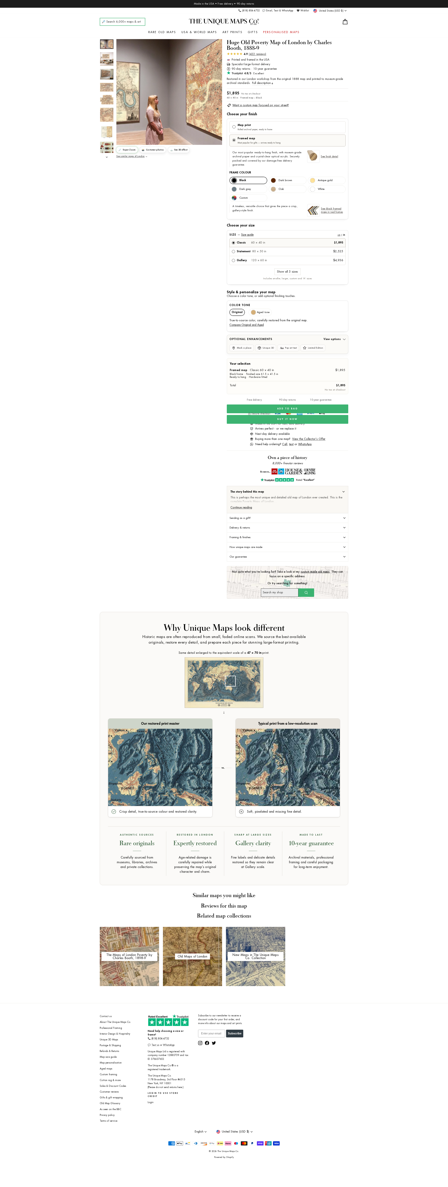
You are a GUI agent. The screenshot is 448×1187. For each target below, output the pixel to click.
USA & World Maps (199, 32)
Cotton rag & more (110, 1080)
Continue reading (241, 507)
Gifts (253, 32)
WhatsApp (305, 444)
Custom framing (108, 1074)
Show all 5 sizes (287, 271)
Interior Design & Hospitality (115, 1034)
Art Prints (232, 32)
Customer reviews (109, 1092)
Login (150, 1102)
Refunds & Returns (109, 1051)
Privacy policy (107, 1115)
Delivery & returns (240, 527)
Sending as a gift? (240, 518)
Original (237, 312)
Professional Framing (111, 1028)
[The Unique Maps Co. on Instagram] (200, 1043)
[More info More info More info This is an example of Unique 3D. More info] (169, 92)
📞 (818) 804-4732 (249, 10)
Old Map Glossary (110, 1103)
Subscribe (234, 1033)
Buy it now (287, 419)
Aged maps (106, 1069)
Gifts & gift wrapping (111, 1097)
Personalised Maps (281, 32)
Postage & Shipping (110, 1045)
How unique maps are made (246, 547)
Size (287, 234)
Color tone (239, 305)
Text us (155, 1045)
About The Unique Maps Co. (115, 1022)
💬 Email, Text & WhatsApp (277, 10)
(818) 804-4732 (160, 1038)
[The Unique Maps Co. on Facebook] (207, 1043)
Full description (261, 83)
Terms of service (108, 1121)
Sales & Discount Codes (113, 1086)
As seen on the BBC (110, 1109)
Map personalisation (111, 1063)
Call (284, 444)
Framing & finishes (240, 537)
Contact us (106, 1016)
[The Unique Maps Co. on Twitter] (214, 1043)
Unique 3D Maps (109, 1039)
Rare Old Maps (162, 32)
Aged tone (263, 312)
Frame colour (240, 172)
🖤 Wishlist (303, 10)
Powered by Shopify (224, 1157)
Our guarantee (238, 556)
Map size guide (108, 1057)
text (291, 444)
